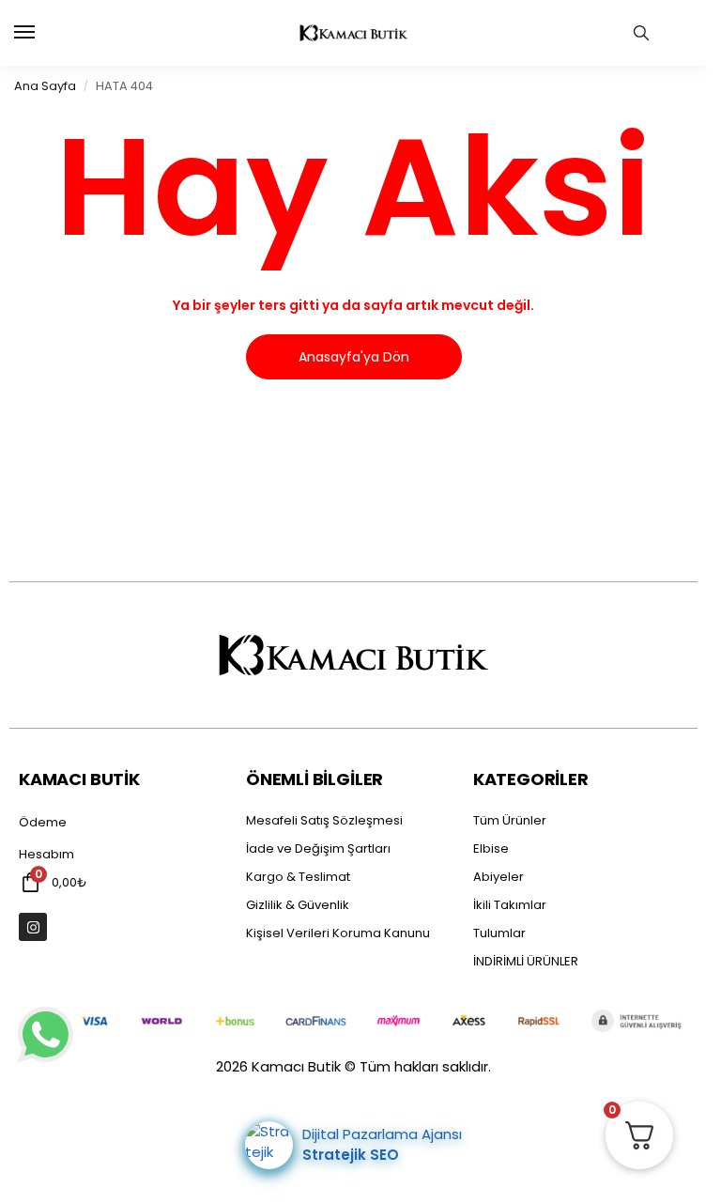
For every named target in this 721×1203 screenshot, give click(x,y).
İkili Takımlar (509, 905)
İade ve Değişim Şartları (318, 848)
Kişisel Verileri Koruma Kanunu (338, 933)
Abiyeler (498, 877)
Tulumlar (499, 933)
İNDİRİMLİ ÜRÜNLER (525, 961)
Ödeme (43, 822)
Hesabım (46, 854)
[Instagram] (33, 927)
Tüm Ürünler (509, 820)
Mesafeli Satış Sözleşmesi (324, 820)
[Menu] (42, 33)
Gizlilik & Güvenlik (297, 905)
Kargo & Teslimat (298, 877)
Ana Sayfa (45, 86)
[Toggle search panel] (641, 33)
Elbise (491, 848)
